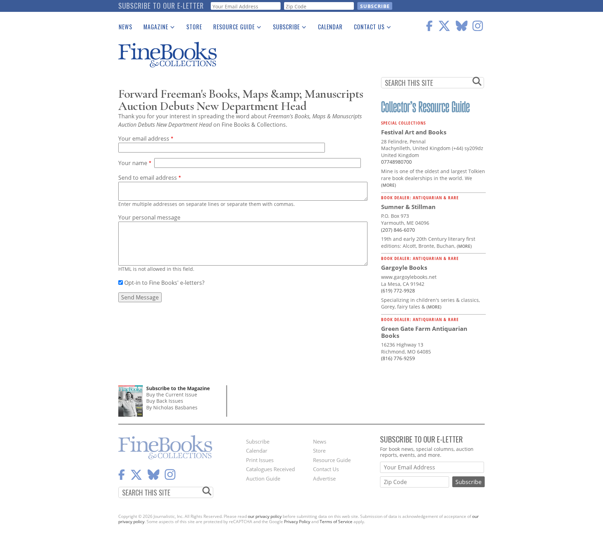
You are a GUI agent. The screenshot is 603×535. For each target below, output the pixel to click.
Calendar (330, 27)
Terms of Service (336, 522)
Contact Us (366, 28)
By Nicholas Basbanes (172, 407)
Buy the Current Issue (171, 394)
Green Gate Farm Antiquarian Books (424, 332)
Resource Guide (231, 28)
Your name (132, 163)
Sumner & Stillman (408, 207)
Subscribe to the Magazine (178, 388)
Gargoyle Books (404, 267)
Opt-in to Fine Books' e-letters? (164, 283)
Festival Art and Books (413, 132)
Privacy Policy (297, 522)
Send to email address (147, 177)
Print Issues (260, 459)
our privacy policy (265, 516)
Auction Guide (263, 478)
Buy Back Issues (164, 400)
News (125, 27)
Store (194, 27)
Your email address (143, 138)
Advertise (324, 478)
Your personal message (149, 217)
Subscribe (283, 28)
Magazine (153, 28)
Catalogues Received (270, 469)
